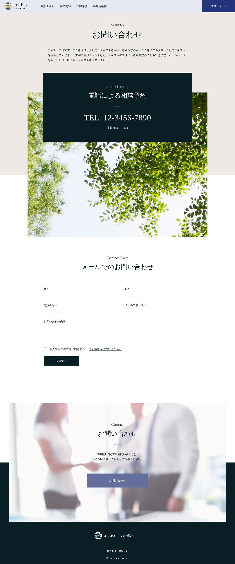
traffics (20, 4)
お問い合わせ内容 (55, 321)
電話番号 (49, 305)
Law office (19, 8)
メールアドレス (134, 305)
